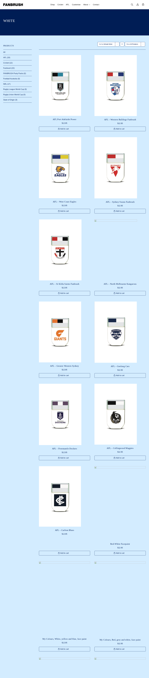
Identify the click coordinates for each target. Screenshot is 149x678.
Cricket (6, 63)
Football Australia (10, 79)
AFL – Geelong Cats (120, 366)
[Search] (132, 4)
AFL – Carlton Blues (64, 530)
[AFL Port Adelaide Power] (64, 85)
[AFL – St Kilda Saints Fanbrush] (64, 249)
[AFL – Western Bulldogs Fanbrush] (120, 85)
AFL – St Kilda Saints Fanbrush (64, 284)
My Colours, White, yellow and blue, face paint (64, 639)
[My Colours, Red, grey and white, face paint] (120, 598)
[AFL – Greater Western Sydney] (64, 332)
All (4, 52)
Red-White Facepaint (120, 544)
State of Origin (9, 100)
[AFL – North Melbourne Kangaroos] (120, 249)
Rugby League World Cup (13, 89)
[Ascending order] (122, 44)
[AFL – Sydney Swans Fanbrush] (120, 167)
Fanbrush (7, 68)
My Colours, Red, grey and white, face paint (120, 640)
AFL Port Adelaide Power (64, 119)
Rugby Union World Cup (13, 95)
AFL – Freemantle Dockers (64, 448)
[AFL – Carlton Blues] (64, 496)
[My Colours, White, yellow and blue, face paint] (64, 598)
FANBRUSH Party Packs (13, 73)
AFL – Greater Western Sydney (64, 366)
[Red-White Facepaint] (120, 503)
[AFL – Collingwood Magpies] (120, 414)
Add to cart (64, 129)
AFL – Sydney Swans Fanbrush (120, 202)
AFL (5, 57)
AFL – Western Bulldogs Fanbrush (120, 119)
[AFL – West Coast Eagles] (64, 167)
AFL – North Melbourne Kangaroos (120, 284)
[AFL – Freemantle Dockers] (64, 414)
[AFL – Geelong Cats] (120, 332)
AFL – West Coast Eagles (64, 201)
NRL (5, 84)
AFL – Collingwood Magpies (120, 448)
